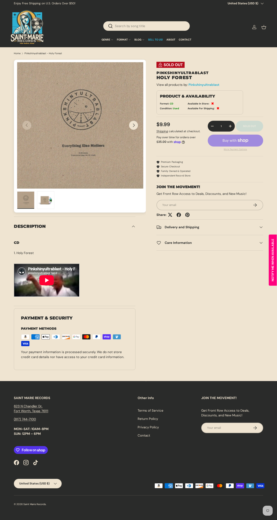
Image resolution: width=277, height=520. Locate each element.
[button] (264, 27)
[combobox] (146, 26)
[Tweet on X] (170, 214)
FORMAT (122, 39)
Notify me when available (273, 260)
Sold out (249, 126)
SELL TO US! (155, 39)
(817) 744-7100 (25, 419)
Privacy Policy (148, 427)
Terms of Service (150, 410)
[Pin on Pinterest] (187, 214)
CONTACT (185, 39)
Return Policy (148, 419)
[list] (80, 125)
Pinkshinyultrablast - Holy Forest (43, 53)
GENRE (105, 39)
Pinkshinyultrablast (203, 85)
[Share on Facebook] (178, 214)
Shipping (162, 131)
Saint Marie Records (34, 504)
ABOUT (170, 39)
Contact (144, 435)
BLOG (137, 39)
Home (17, 53)
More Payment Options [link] (235, 149)
